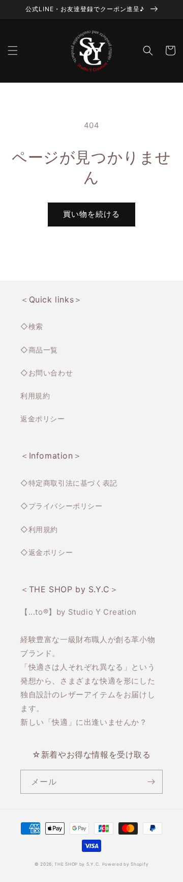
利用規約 (35, 395)
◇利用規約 (39, 529)
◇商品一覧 (39, 349)
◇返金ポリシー (46, 552)
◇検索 (31, 326)
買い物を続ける (91, 214)
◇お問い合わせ (46, 372)
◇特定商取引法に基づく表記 (68, 482)
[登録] (151, 782)
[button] (13, 50)
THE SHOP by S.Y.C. (77, 864)
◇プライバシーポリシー (61, 505)
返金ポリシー (42, 418)
